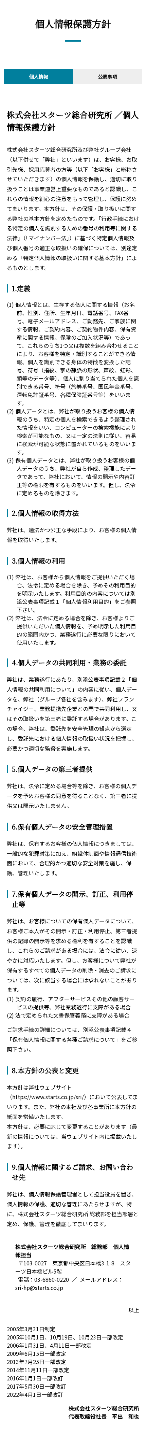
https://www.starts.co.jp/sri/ (48, 1097)
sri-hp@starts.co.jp (39, 1287)
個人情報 (38, 76)
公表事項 (107, 76)
